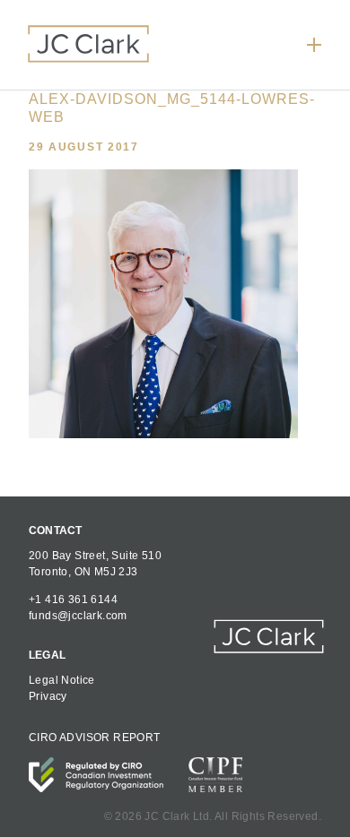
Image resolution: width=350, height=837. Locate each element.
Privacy (48, 696)
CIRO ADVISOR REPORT (95, 737)
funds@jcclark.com (78, 615)
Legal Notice (62, 680)
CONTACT (55, 530)
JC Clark (88, 43)
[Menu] (314, 44)
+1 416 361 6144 (73, 599)
